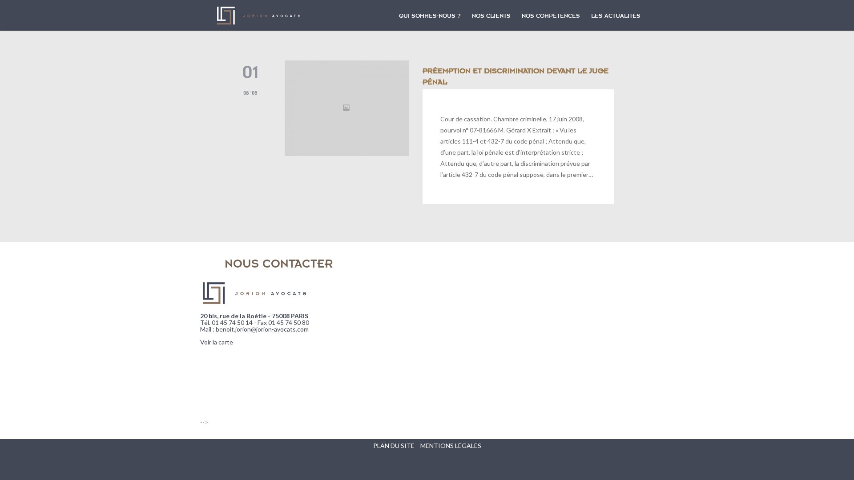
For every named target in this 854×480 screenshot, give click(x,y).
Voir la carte (216, 342)
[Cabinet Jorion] (259, 15)
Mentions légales (450, 445)
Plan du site (394, 445)
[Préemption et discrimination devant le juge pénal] (347, 108)
